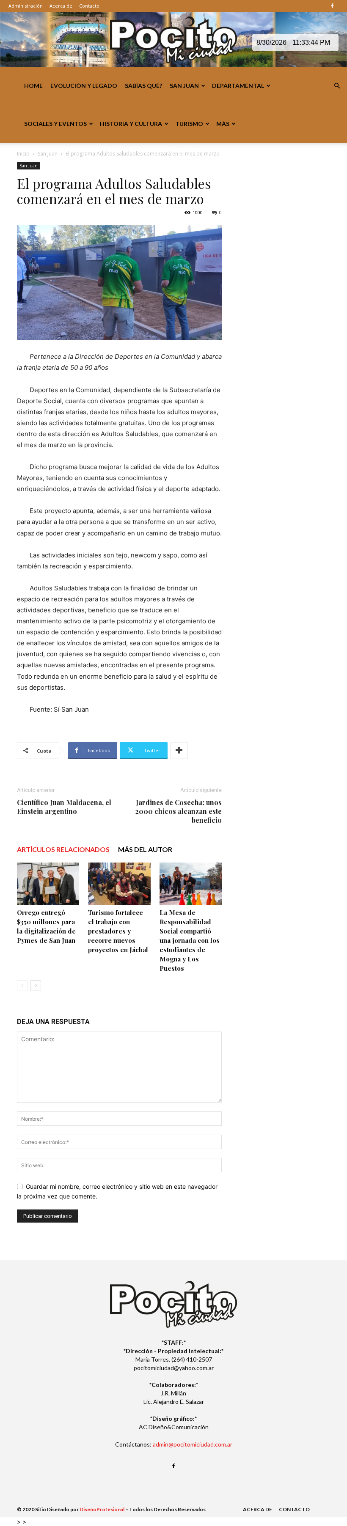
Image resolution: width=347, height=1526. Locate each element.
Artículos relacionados (63, 849)
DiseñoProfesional (102, 1509)
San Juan (184, 85)
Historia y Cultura (131, 123)
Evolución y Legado (83, 85)
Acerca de (61, 6)
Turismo (189, 123)
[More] (179, 750)
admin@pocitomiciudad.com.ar (192, 1444)
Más (222, 123)
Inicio (23, 153)
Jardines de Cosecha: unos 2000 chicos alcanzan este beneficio (178, 811)
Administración (25, 6)
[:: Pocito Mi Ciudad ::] (173, 39)
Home (33, 85)
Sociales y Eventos (55, 123)
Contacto (89, 6)
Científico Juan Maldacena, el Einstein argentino (64, 807)
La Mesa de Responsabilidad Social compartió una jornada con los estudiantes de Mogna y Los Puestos (190, 940)
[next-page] (35, 985)
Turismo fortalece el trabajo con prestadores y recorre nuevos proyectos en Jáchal (118, 931)
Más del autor (145, 849)
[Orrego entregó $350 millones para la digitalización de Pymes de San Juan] (48, 884)
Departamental (238, 85)
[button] (337, 86)
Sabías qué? (143, 85)
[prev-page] (22, 985)
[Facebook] (332, 6)
